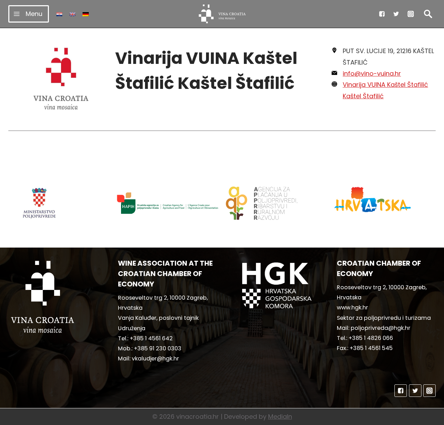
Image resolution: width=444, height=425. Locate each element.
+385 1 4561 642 (151, 338)
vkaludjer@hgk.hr (155, 358)
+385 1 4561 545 (371, 348)
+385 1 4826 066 (371, 338)
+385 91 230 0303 (157, 348)
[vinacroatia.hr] (222, 14)
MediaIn (280, 416)
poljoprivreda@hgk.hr (380, 328)
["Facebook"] (382, 14)
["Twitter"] (396, 14)
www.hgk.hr (352, 307)
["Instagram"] (410, 14)
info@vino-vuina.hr (372, 73)
